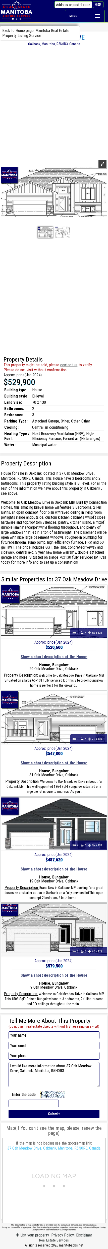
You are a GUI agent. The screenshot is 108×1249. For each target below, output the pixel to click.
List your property (34, 1235)
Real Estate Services (54, 1240)
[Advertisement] (54, 102)
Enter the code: (24, 1094)
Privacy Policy (62, 1235)
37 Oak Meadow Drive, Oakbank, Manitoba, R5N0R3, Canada (53, 1148)
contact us (68, 365)
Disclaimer (84, 1235)
